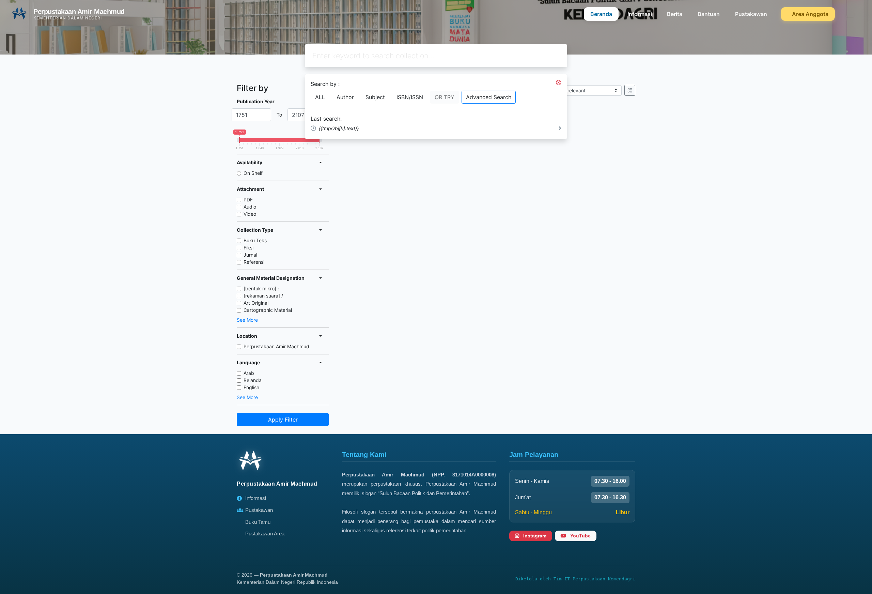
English (251, 387)
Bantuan (709, 14)
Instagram (534, 535)
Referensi (254, 262)
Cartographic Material (268, 310)
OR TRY (444, 97)
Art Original (256, 303)
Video (250, 214)
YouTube (580, 535)
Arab (249, 373)
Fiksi (248, 247)
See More (247, 320)
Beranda (601, 14)
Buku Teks (255, 240)
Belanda (253, 380)
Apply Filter (283, 419)
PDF (248, 199)
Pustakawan (751, 14)
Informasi (639, 14)
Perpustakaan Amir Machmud (276, 346)
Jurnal (250, 255)
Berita (674, 14)
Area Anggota (809, 14)
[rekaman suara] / (263, 296)
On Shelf (253, 173)
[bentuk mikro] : (261, 288)
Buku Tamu (257, 522)
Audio (250, 207)
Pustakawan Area (264, 533)
